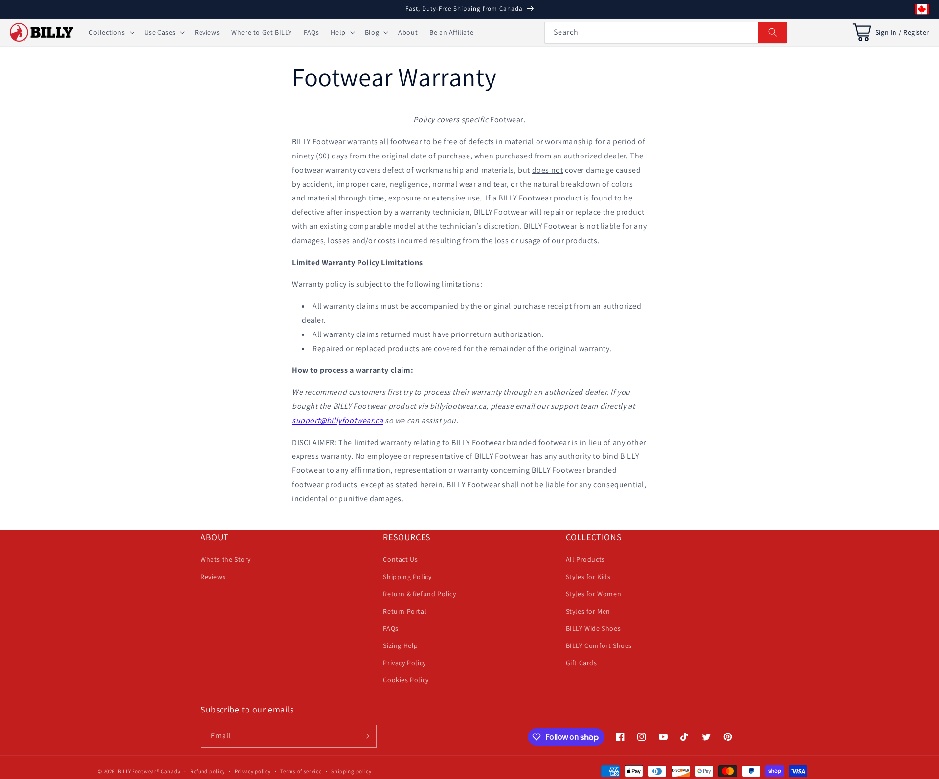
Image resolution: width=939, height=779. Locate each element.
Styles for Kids (588, 576)
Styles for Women (594, 593)
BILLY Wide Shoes (593, 628)
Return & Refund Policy (419, 593)
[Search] (772, 32)
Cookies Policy (405, 679)
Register (916, 32)
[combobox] (665, 33)
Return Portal (404, 611)
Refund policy (207, 771)
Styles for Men (588, 611)
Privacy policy (253, 771)
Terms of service (300, 771)
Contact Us (400, 559)
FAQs (390, 628)
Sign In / (888, 32)
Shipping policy (351, 771)
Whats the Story (226, 559)
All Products (585, 559)
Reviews (213, 576)
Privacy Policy (404, 662)
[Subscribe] (365, 736)
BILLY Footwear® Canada (149, 771)
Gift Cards (581, 662)
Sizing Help (400, 645)
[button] (110, 32)
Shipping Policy (407, 576)
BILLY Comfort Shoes (599, 645)
